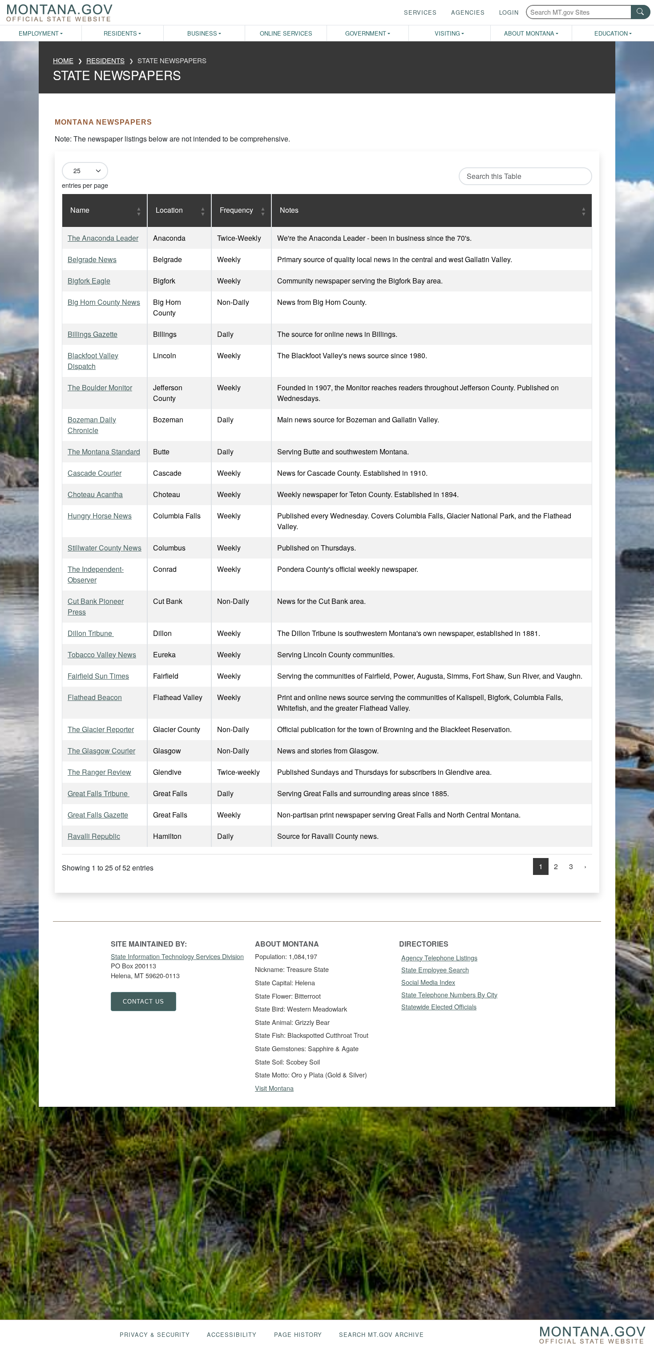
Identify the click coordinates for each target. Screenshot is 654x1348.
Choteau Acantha (95, 494)
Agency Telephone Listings (439, 957)
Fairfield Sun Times (98, 676)
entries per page (85, 185)
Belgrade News (92, 259)
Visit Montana (274, 1088)
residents (105, 60)
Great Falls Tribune (98, 793)
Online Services (286, 33)
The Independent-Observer (96, 574)
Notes (289, 210)
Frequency (236, 210)
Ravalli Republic (94, 836)
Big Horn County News (104, 302)
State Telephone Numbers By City (449, 994)
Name (79, 210)
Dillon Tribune (91, 633)
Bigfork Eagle (89, 280)
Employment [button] (39, 33)
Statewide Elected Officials (438, 1006)
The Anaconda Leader (103, 238)
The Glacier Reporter (101, 729)
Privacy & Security (155, 1334)
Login (509, 12)
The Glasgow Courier (101, 750)
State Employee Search (435, 969)
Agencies (468, 12)
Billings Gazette (92, 334)
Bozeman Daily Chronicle (92, 424)
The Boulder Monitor (100, 387)
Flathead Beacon (95, 697)
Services (420, 12)
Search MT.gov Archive (381, 1334)
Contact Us (143, 1001)
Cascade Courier (94, 473)
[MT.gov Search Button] (640, 12)
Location (169, 210)
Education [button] (611, 33)
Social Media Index (428, 982)
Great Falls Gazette (98, 815)
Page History (298, 1334)
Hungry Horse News (100, 515)
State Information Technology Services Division (177, 956)
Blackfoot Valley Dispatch (93, 360)
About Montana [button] (529, 33)
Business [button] (202, 33)
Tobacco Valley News (102, 654)
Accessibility (232, 1334)
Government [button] (365, 33)
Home (63, 60)
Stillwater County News (104, 547)
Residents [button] (120, 33)
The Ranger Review (99, 772)
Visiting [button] (447, 33)
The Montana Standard (104, 451)
